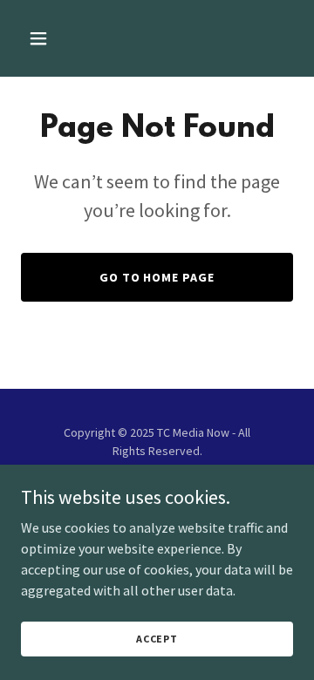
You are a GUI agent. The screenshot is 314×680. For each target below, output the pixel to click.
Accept (157, 638)
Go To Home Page (157, 277)
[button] (52, 38)
